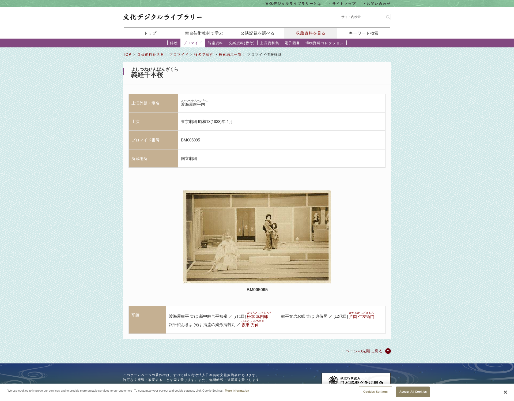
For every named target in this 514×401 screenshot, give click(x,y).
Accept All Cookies (413, 391)
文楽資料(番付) (242, 43)
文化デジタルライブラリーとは (293, 3)
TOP (127, 55)
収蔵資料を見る (311, 33)
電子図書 (292, 43)
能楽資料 (215, 43)
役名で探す (203, 55)
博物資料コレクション (324, 43)
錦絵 (174, 43)
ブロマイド (192, 43)
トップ (150, 33)
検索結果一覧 (230, 55)
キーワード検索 (364, 33)
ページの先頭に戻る (364, 351)
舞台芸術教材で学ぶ (204, 33)
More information (237, 390)
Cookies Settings (375, 391)
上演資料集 (269, 43)
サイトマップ (344, 3)
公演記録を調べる (258, 33)
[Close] (505, 392)
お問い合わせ (379, 3)
